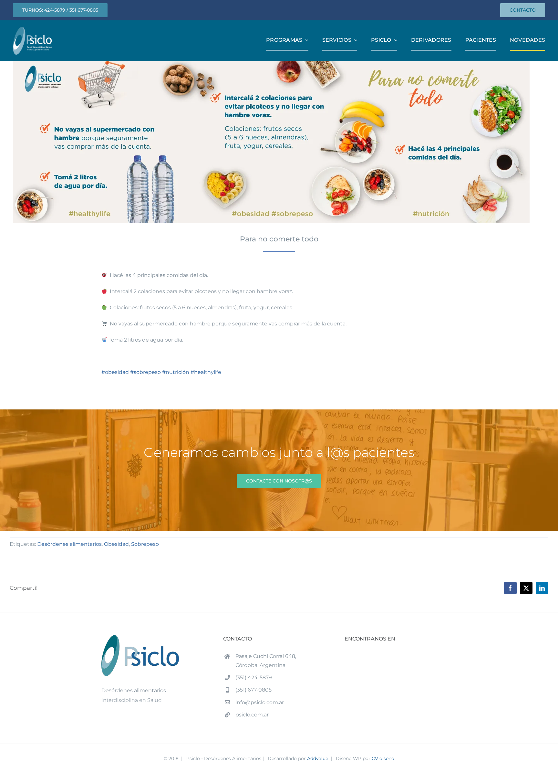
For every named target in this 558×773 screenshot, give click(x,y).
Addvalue (317, 758)
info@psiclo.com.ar (259, 702)
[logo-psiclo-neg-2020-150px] (32, 29)
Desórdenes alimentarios (69, 544)
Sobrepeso (145, 544)
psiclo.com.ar (252, 715)
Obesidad (116, 544)
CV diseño (383, 758)
